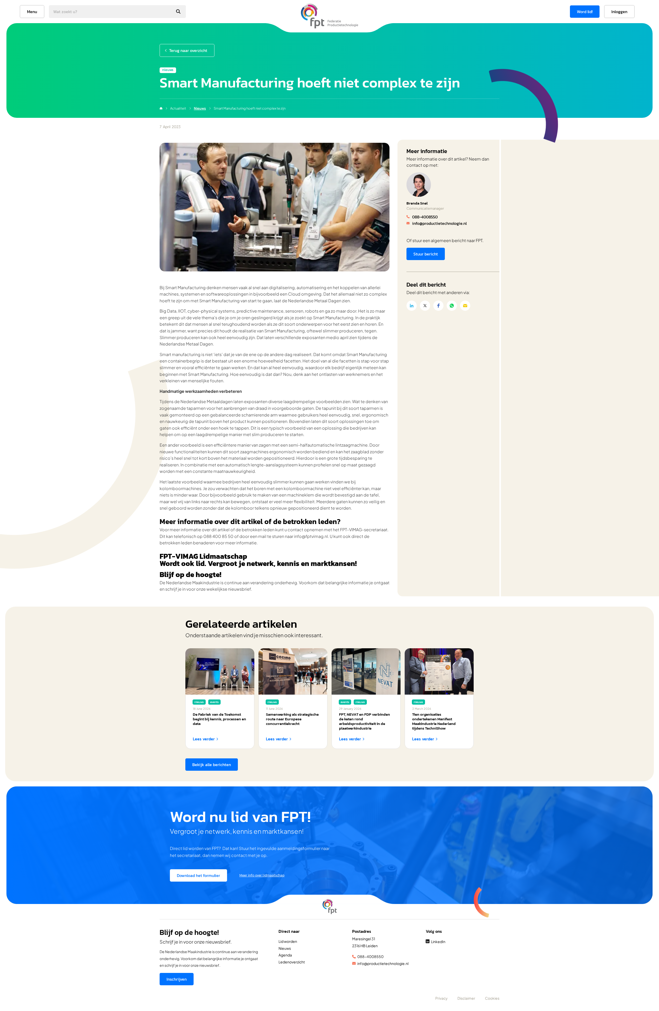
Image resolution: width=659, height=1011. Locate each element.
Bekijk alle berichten (211, 764)
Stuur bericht (425, 254)
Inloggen (619, 11)
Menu (32, 11)
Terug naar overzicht (188, 50)
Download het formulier (198, 875)
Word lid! (585, 11)
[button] (411, 305)
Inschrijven (177, 979)
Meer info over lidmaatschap (261, 875)
